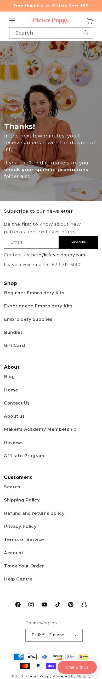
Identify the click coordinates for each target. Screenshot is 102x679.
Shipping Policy (21, 500)
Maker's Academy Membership (40, 429)
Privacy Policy (20, 526)
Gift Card (14, 345)
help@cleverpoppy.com (58, 254)
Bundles (13, 332)
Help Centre (18, 579)
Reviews (14, 442)
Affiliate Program (24, 455)
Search (12, 486)
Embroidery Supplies (28, 319)
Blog (9, 376)
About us (14, 416)
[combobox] (51, 32)
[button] (12, 20)
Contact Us (17, 403)
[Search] (86, 32)
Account (14, 552)
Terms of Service (24, 539)
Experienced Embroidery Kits (38, 305)
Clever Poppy (39, 676)
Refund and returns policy (34, 513)
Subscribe (78, 242)
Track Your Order (24, 565)
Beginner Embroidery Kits (34, 292)
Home (11, 390)
